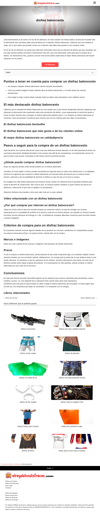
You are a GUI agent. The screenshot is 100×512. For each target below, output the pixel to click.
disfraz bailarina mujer (88, 298)
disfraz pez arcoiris (11, 298)
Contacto (8, 488)
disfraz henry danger (11, 499)
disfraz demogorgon (11, 493)
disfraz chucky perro (11, 495)
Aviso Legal (8, 485)
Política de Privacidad (12, 483)
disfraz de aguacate (11, 497)
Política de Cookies (11, 481)
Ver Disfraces (50, 64)
